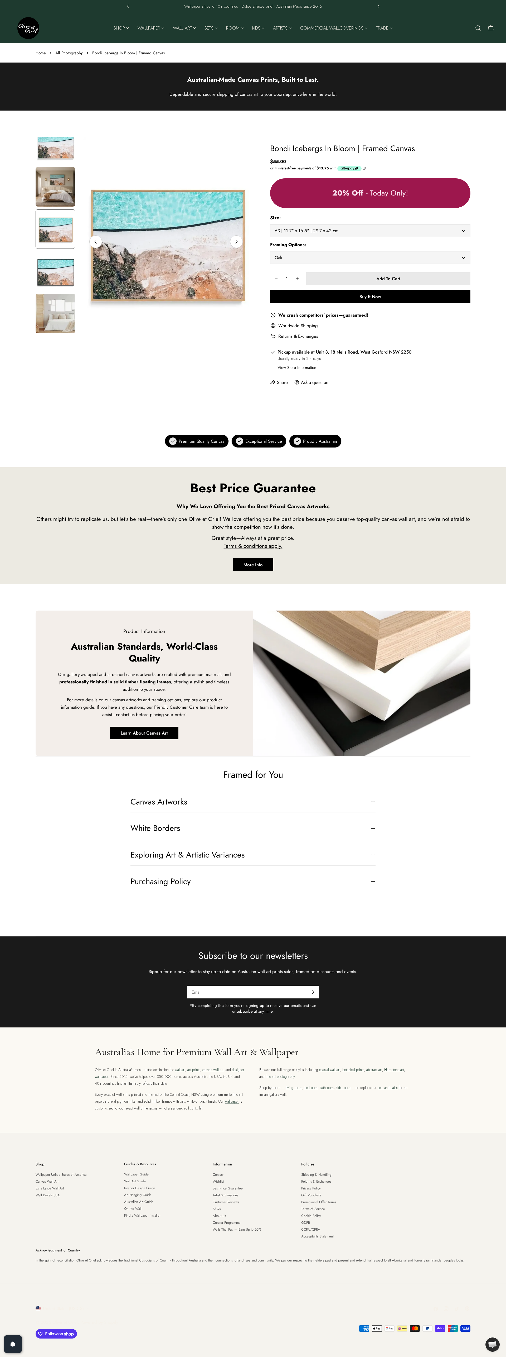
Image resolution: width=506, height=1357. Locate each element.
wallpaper (232, 1101)
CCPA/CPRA (310, 1229)
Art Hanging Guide (138, 1194)
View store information (297, 367)
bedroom (311, 1087)
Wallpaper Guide (136, 1174)
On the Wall (133, 1208)
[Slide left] (95, 241)
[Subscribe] (312, 992)
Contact (218, 1174)
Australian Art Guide (138, 1201)
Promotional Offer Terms (318, 1201)
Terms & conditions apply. (253, 546)
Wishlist (218, 1181)
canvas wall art (212, 1069)
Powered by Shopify (99, 1322)
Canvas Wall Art (47, 1181)
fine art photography (280, 1076)
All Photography (69, 53)
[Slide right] (236, 241)
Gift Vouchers (311, 1195)
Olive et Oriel (65, 1322)
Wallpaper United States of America (61, 1174)
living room (294, 1087)
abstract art (374, 1069)
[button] (128, 6)
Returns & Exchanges (298, 336)
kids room (343, 1087)
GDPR (305, 1222)
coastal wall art (329, 1069)
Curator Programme (227, 1222)
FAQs (217, 1208)
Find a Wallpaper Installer (142, 1215)
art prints (193, 1069)
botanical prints (353, 1069)
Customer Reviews (226, 1201)
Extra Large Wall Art (50, 1188)
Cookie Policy (311, 1215)
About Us (219, 1215)
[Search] (478, 28)
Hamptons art (394, 1069)
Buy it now (370, 296)
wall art (180, 1069)
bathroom (327, 1087)
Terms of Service (313, 1208)
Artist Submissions (225, 1195)
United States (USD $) (63, 1308)
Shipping (309, 325)
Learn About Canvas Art (144, 733)
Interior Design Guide (139, 1188)
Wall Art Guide (135, 1181)
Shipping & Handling (316, 1174)
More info (253, 564)
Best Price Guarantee (228, 1188)
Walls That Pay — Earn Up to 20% (237, 1229)
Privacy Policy (311, 1188)
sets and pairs (388, 1087)
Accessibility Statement (317, 1236)
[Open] (13, 1344)
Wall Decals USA (48, 1195)
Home (41, 53)
